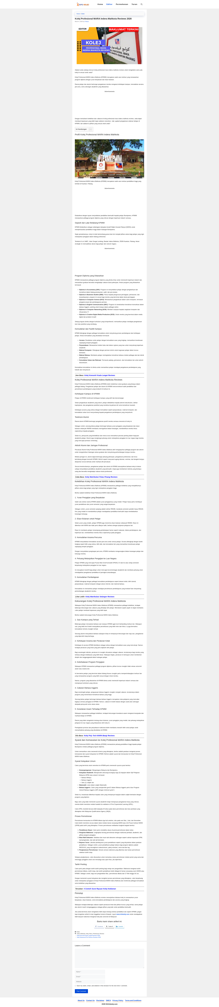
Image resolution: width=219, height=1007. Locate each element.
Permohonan (122, 4)
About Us (81, 1000)
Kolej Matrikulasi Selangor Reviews (99, 597)
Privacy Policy (117, 1000)
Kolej (87, 933)
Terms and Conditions (133, 1000)
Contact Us (90, 1000)
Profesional (96, 933)
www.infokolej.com (122, 914)
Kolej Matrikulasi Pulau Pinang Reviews (101, 477)
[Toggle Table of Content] (89, 129)
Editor (109, 4)
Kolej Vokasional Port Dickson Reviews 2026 (89, 937)
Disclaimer (100, 1000)
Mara (90, 933)
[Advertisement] (109, 105)
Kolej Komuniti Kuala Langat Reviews (99, 375)
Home (100, 4)
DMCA (108, 1000)
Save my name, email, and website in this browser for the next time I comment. (102, 986)
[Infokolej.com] (83, 4)
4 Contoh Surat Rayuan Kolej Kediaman (100, 889)
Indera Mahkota (81, 933)
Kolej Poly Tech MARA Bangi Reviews (99, 736)
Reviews (102, 933)
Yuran (134, 4)
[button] (141, 4)
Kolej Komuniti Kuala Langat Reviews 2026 (88, 935)
